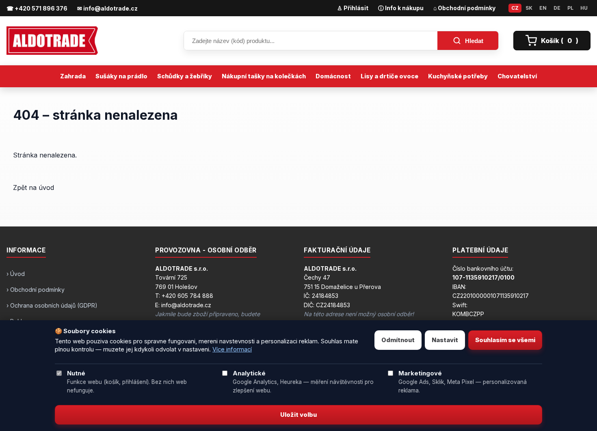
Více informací (232, 349)
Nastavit (445, 340)
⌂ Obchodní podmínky (464, 7)
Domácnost (333, 76)
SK (529, 8)
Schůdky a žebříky (184, 76)
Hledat (474, 40)
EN (543, 8)
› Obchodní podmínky (35, 289)
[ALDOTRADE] (87, 40)
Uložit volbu (298, 414)
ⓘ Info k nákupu (401, 7)
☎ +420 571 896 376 (36, 8)
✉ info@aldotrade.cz (107, 8)
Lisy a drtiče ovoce (389, 76)
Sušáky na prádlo (121, 76)
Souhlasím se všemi (505, 340)
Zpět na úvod (33, 187)
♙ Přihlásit (352, 7)
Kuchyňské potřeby (458, 76)
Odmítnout (398, 340)
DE (557, 8)
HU (584, 8)
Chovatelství (517, 76)
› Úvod (15, 273)
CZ (515, 8)
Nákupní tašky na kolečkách (264, 76)
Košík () (559, 41)
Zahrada (73, 76)
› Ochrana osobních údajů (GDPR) (51, 305)
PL (570, 8)
